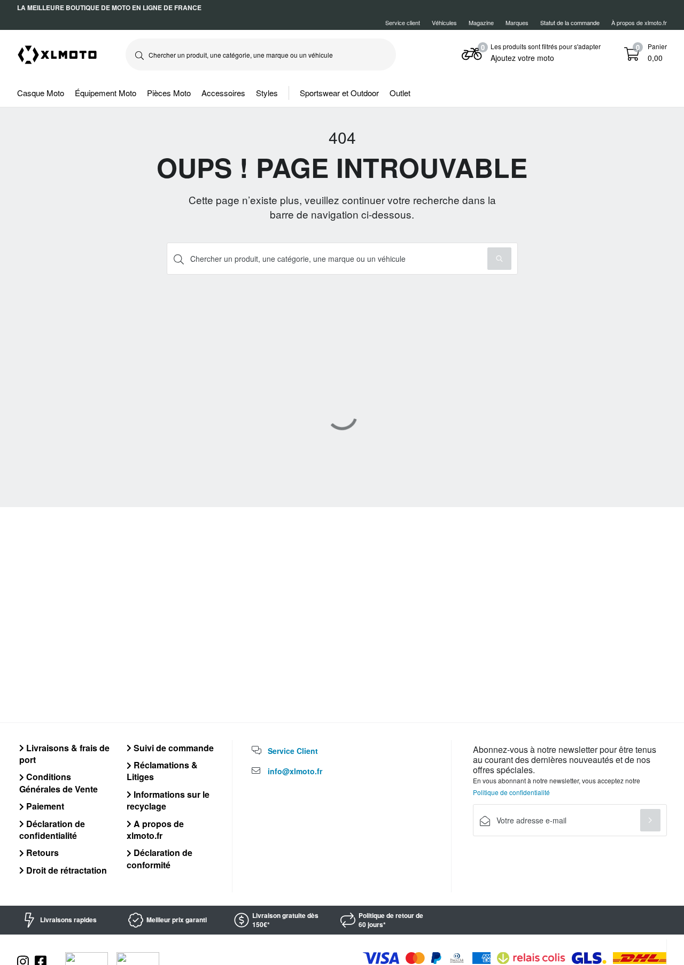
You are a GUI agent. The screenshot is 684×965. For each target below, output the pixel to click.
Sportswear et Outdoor (339, 92)
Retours (41, 852)
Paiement (44, 806)
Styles (267, 92)
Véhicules (444, 22)
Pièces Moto (169, 92)
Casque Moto (40, 92)
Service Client (293, 750)
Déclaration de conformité (159, 858)
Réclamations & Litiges (162, 771)
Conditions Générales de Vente (58, 783)
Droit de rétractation (65, 870)
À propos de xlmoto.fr (639, 22)
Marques (517, 22)
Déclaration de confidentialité (52, 830)
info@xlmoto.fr (295, 771)
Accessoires (223, 92)
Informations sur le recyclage (168, 800)
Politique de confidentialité (511, 792)
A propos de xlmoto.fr (155, 830)
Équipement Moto (105, 92)
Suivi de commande (172, 748)
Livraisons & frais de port (64, 754)
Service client (402, 22)
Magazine (481, 22)
